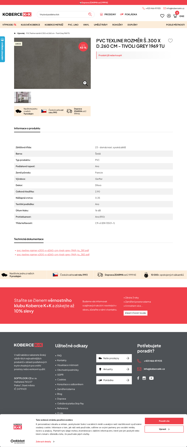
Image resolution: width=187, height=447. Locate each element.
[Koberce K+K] (17, 14)
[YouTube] (151, 378)
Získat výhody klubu (135, 313)
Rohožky (117, 24)
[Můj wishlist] (162, 16)
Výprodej (7, 24)
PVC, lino (73, 24)
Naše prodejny (111, 358)
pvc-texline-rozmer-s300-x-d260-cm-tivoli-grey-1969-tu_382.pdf (53, 254)
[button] (169, 16)
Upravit (162, 429)
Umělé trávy (101, 24)
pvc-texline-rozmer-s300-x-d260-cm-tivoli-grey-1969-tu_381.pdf (53, 250)
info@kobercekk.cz (175, 8)
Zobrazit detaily (43, 441)
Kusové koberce (30, 24)
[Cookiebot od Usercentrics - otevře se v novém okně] (18, 442)
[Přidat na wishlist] (170, 40)
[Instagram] (144, 378)
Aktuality (108, 369)
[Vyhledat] (90, 14)
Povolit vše (164, 421)
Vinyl (86, 24)
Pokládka (131, 14)
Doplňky (133, 24)
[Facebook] (138, 378)
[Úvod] (14, 33)
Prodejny (110, 14)
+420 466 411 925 (153, 8)
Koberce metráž (54, 24)
